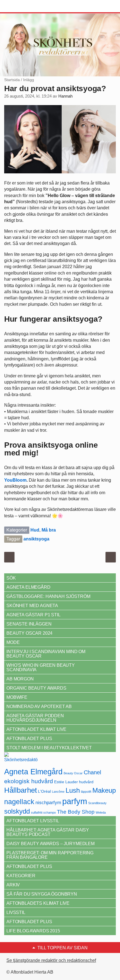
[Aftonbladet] (25, 6)
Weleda (101, 812)
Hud (34, 530)
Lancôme (58, 791)
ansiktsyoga (36, 539)
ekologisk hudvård (28, 781)
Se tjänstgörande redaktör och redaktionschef (51, 960)
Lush (73, 790)
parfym (74, 801)
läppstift (86, 791)
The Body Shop (76, 812)
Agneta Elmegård (33, 771)
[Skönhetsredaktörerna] (21, 758)
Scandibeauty (97, 803)
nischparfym (48, 802)
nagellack (19, 802)
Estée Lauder (66, 782)
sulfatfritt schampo (43, 812)
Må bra (49, 530)
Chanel (92, 772)
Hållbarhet (20, 790)
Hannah (65, 96)
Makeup (104, 790)
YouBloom (15, 480)
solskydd (17, 811)
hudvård (86, 782)
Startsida (12, 79)
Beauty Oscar (73, 773)
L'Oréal (44, 791)
